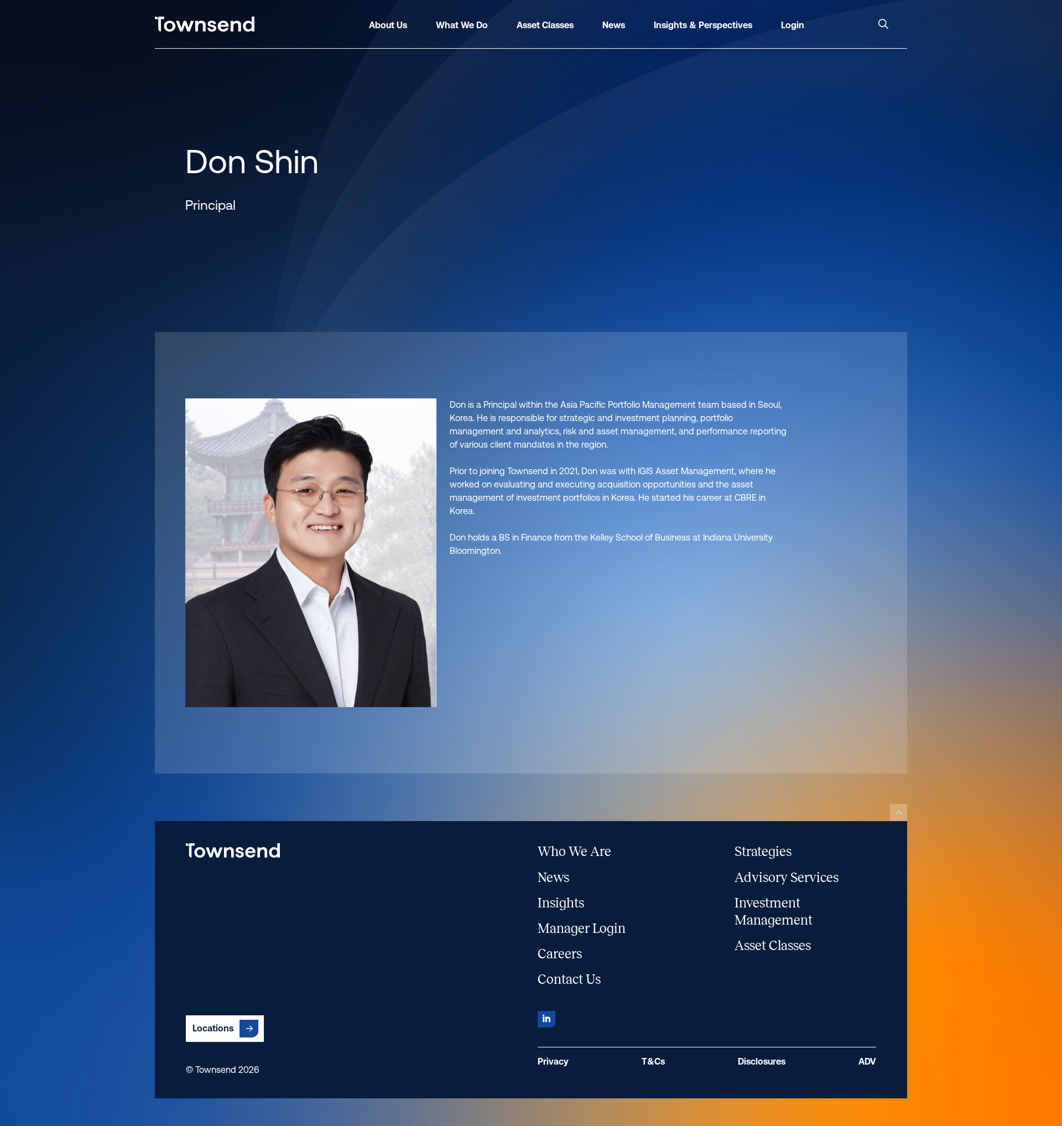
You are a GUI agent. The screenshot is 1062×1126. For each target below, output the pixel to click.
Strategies (763, 851)
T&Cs (653, 1061)
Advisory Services (787, 877)
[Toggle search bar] (883, 24)
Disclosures (761, 1061)
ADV (867, 1061)
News (553, 877)
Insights (561, 903)
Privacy (553, 1061)
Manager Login (582, 928)
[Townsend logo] (204, 24)
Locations (212, 1028)
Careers (560, 954)
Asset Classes (773, 945)
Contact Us (569, 979)
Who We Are (574, 851)
